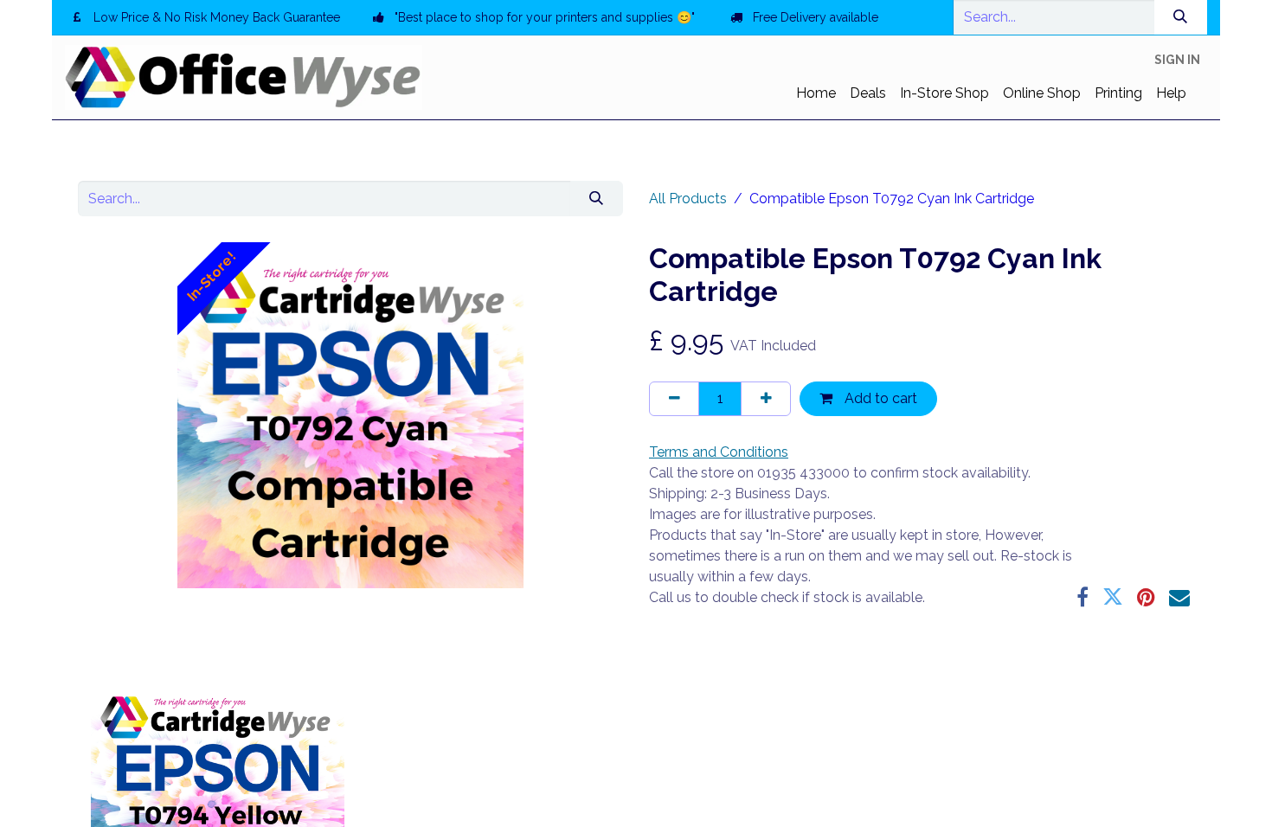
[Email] (1179, 597)
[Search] (1180, 17)
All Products (688, 198)
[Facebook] (1082, 597)
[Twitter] (1112, 597)
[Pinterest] (1146, 597)
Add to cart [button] (879, 398)
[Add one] (766, 398)
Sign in (1177, 60)
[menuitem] (816, 93)
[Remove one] (674, 398)
